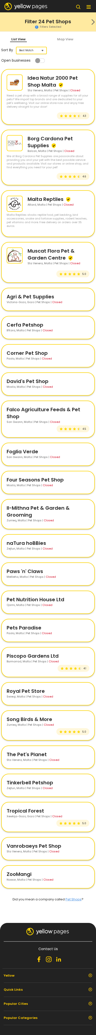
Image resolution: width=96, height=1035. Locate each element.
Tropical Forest (25, 810)
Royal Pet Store (26, 691)
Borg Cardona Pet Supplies (50, 142)
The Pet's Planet (27, 754)
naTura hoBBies (26, 543)
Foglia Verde (22, 451)
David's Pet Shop (27, 381)
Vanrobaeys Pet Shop (34, 845)
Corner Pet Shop (27, 353)
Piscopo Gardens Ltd (33, 655)
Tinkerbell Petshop (30, 782)
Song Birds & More (29, 719)
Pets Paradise (24, 627)
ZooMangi (19, 874)
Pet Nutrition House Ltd (35, 599)
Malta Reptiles (46, 199)
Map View (65, 39)
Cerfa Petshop (25, 324)
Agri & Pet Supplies (30, 296)
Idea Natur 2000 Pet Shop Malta (53, 81)
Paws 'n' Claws (25, 571)
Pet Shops (73, 899)
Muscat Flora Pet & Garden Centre (51, 254)
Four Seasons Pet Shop (35, 479)
